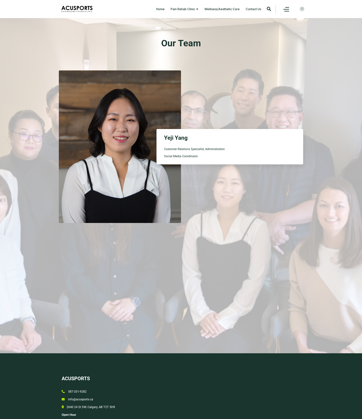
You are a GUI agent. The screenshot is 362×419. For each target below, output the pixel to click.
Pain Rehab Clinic (183, 9)
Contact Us (253, 9)
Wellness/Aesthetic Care (222, 9)
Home (160, 9)
